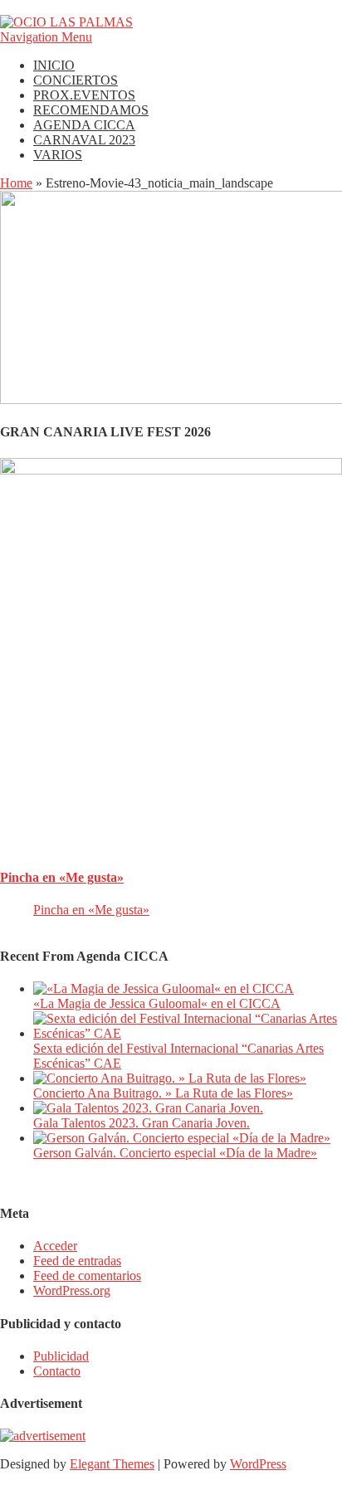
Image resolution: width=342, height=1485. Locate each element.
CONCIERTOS (75, 80)
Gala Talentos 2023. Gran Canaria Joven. (141, 1123)
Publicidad (61, 1356)
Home (16, 183)
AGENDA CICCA (84, 125)
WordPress (258, 1464)
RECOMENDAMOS (91, 110)
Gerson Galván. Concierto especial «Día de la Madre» (175, 1153)
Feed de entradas (77, 1261)
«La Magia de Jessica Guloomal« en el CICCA (157, 1003)
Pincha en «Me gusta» (62, 877)
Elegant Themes (112, 1464)
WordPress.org (71, 1290)
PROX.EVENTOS (84, 95)
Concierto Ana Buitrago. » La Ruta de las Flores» (163, 1093)
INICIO (54, 65)
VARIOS (57, 155)
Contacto (57, 1371)
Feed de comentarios (87, 1275)
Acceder (55, 1246)
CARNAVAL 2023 (84, 140)
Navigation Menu (46, 37)
